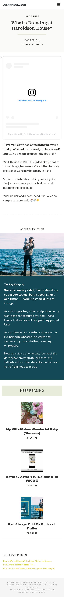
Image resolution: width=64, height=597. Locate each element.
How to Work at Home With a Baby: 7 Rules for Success (27, 561)
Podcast (32, 533)
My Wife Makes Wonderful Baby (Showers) (32, 431)
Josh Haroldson (14, 4)
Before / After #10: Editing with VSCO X (32, 479)
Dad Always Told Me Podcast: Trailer (32, 526)
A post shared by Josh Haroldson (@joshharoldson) (32, 134)
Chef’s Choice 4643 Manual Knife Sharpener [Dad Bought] (29, 568)
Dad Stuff (32, 16)
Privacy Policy (38, 585)
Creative (32, 438)
